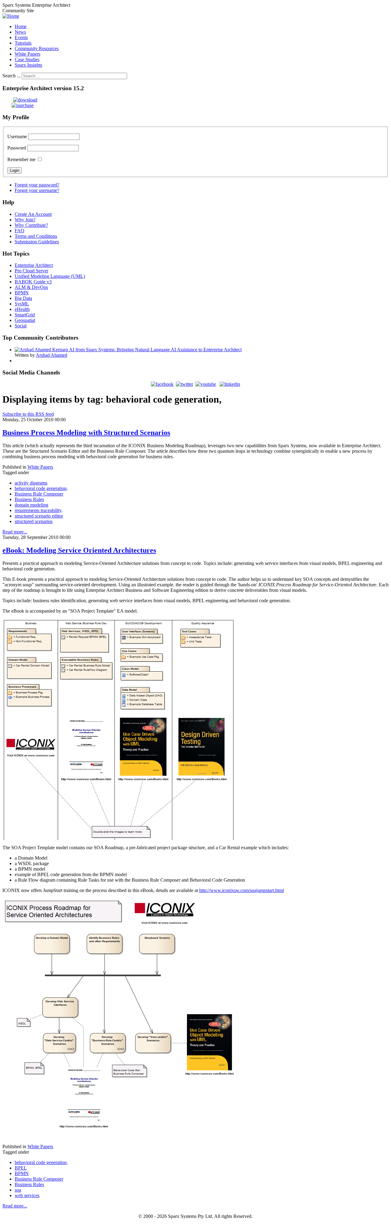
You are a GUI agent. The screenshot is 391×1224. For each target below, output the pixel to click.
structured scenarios (34, 521)
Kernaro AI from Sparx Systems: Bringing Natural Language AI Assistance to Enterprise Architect (147, 349)
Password (16, 147)
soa (18, 1190)
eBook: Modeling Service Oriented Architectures (79, 550)
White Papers (40, 467)
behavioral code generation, (41, 488)
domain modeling (31, 504)
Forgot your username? (37, 190)
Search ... (11, 75)
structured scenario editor (39, 515)
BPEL (21, 1168)
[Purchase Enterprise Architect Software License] (18, 105)
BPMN (22, 1173)
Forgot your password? (37, 184)
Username (17, 136)
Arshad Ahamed (51, 355)
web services (27, 1195)
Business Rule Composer (39, 493)
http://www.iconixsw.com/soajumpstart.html (241, 890)
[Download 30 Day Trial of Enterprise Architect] (19, 99)
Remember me (21, 159)
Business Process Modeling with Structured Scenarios (86, 433)
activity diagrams (31, 482)
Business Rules (29, 499)
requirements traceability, (39, 510)
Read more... (14, 531)
